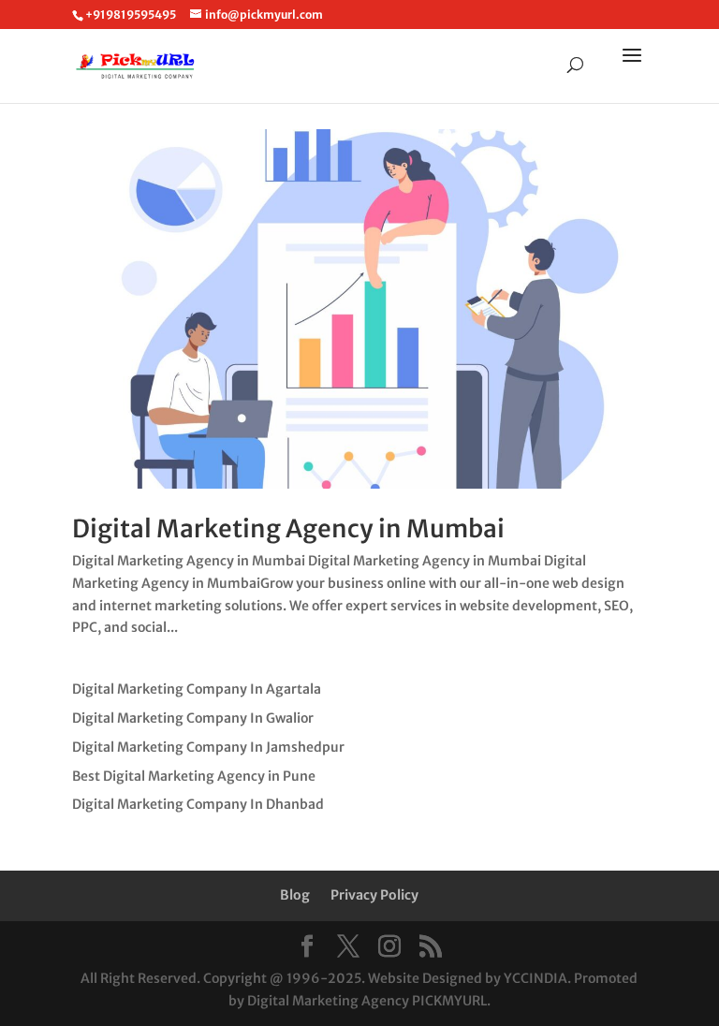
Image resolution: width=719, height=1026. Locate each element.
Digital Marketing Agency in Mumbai (288, 528)
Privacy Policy (374, 895)
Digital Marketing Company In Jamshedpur (208, 747)
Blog (295, 895)
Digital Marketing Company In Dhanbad (198, 804)
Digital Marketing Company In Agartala (196, 689)
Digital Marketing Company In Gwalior (193, 718)
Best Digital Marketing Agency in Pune (193, 776)
